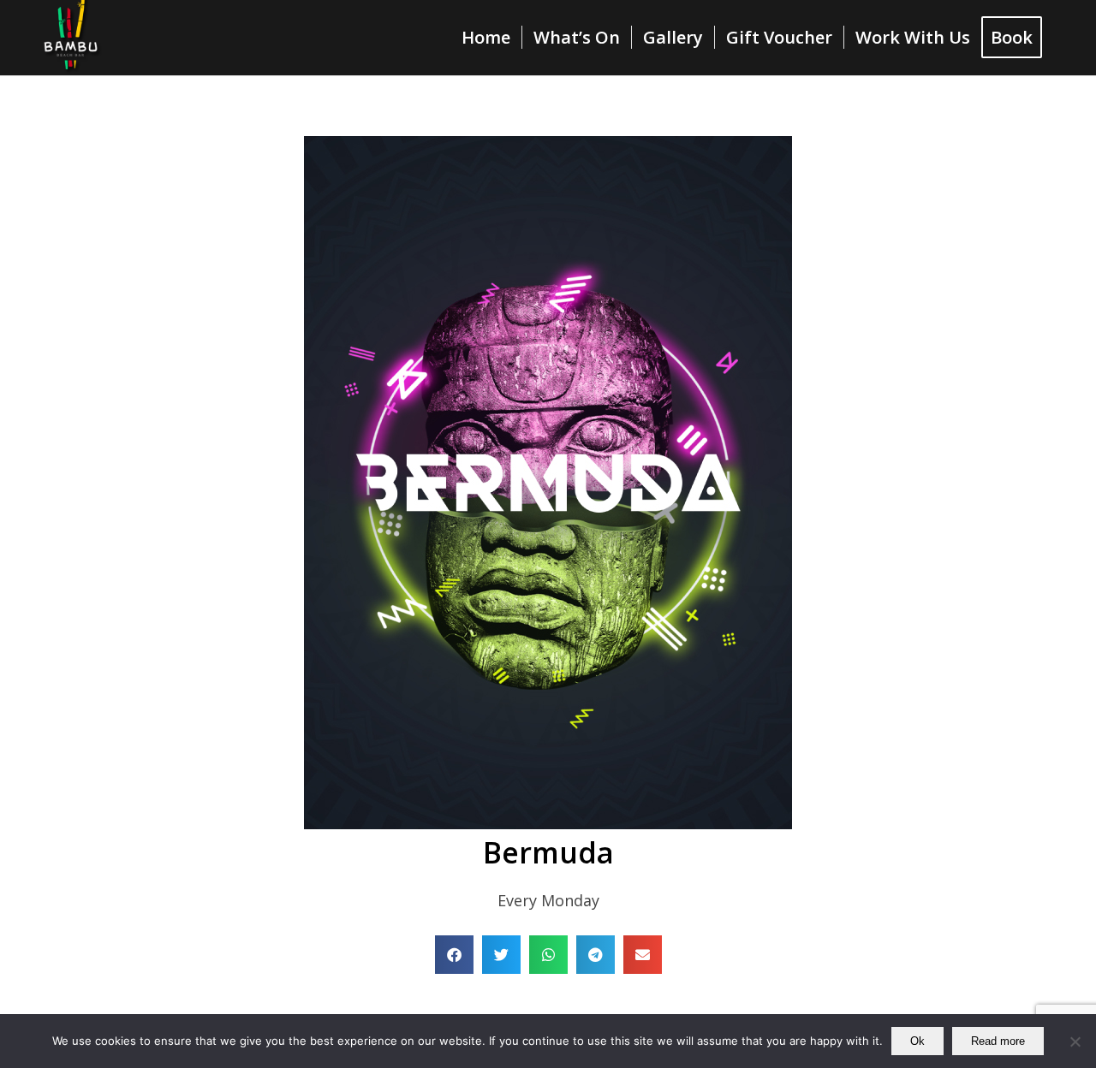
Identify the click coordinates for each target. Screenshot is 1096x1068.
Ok (917, 1041)
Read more (998, 1041)
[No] (1074, 1041)
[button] (454, 954)
